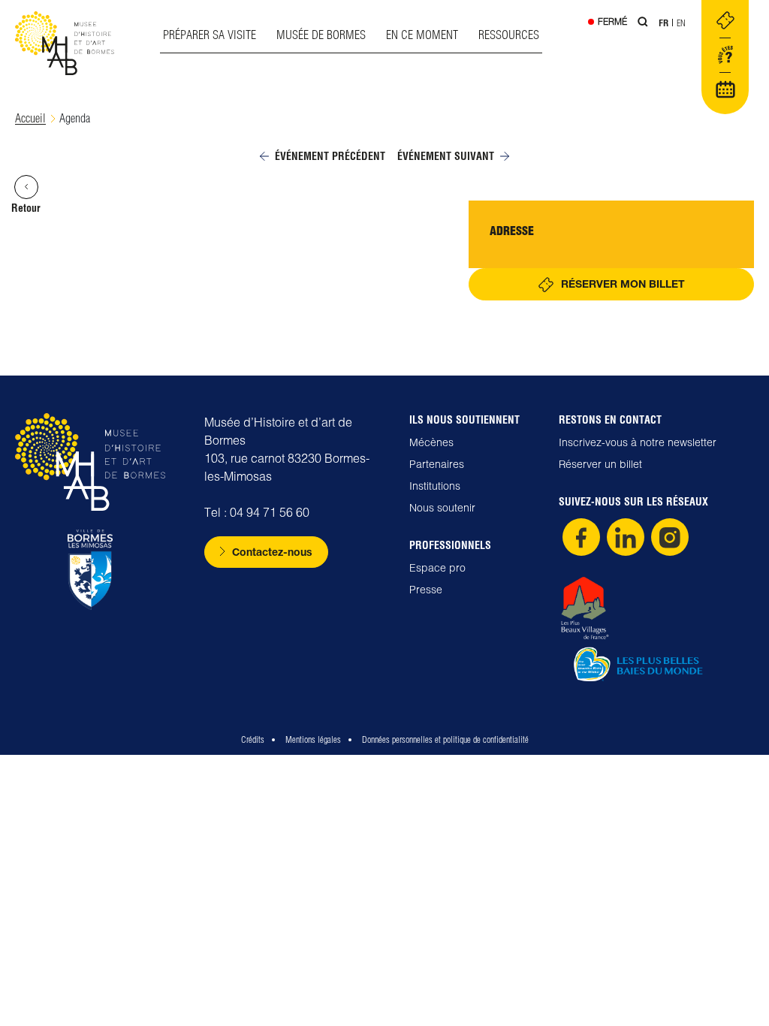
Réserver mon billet (623, 283)
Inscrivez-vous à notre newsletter (637, 442)
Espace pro (437, 568)
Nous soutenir (442, 508)
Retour (26, 208)
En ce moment (422, 34)
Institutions (434, 486)
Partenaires (436, 464)
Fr (663, 23)
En (681, 23)
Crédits (252, 739)
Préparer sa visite (209, 34)
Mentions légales (313, 739)
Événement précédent (330, 156)
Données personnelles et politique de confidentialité (445, 739)
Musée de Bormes (321, 34)
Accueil (30, 118)
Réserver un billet (600, 464)
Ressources (508, 34)
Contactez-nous (272, 551)
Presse (425, 589)
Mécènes (431, 442)
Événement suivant (445, 156)
